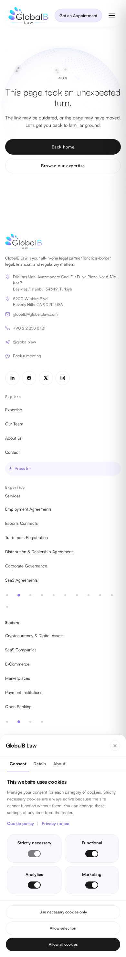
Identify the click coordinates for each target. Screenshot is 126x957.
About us (13, 438)
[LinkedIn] (12, 378)
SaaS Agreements (21, 580)
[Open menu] (112, 15)
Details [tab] (39, 763)
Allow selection (63, 928)
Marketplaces (17, 678)
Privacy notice (55, 823)
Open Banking (18, 706)
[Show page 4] (42, 595)
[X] (46, 378)
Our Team (14, 423)
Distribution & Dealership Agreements (40, 551)
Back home (63, 146)
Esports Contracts (21, 523)
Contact (12, 452)
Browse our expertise (63, 165)
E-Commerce (17, 664)
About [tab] (59, 763)
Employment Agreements (28, 509)
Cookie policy (20, 823)
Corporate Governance (26, 565)
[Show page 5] (53, 595)
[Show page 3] (30, 595)
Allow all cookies (63, 944)
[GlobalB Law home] (28, 15)
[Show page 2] (19, 595)
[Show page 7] (77, 595)
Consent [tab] (18, 763)
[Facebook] (29, 378)
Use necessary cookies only (63, 912)
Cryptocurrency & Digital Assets (34, 635)
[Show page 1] (7, 595)
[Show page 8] (88, 595)
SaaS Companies (21, 649)
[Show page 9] (100, 595)
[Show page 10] (112, 595)
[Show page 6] (65, 595)
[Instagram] (63, 378)
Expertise (13, 409)
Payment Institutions (23, 692)
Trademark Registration (26, 537)
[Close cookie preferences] (115, 745)
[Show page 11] (7, 607)
